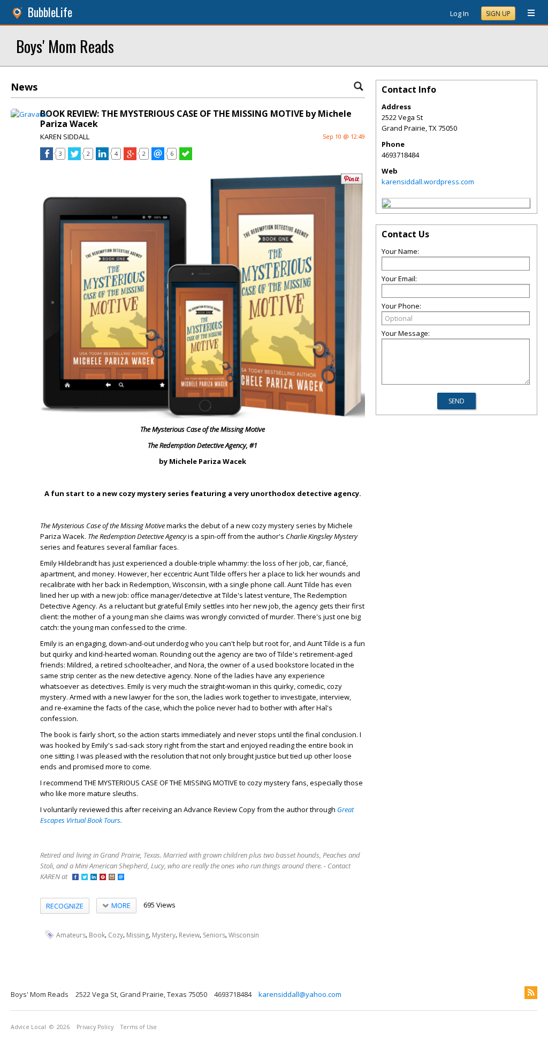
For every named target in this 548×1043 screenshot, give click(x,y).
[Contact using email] (121, 878)
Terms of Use (138, 1027)
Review (189, 935)
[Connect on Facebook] (75, 878)
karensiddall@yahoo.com (299, 994)
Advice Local (28, 1027)
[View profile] (30, 114)
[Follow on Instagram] (112, 878)
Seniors (214, 935)
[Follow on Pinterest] (103, 878)
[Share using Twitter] (74, 157)
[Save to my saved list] (185, 157)
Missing (137, 935)
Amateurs (71, 935)
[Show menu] (527, 13)
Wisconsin (244, 935)
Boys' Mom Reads (65, 45)
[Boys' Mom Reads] (386, 204)
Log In (459, 13)
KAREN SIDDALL (64, 136)
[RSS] (530, 992)
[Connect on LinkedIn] (93, 878)
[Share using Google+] (130, 157)
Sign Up (498, 13)
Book (97, 935)
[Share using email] (157, 157)
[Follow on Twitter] (84, 878)
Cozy (115, 935)
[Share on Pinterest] (351, 182)
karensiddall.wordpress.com (428, 181)
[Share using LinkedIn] (102, 157)
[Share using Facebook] (46, 157)
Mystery (164, 935)
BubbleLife (50, 12)
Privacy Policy (95, 1027)
